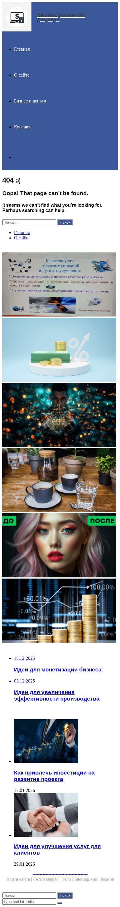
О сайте (21, 75)
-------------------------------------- (60, 873)
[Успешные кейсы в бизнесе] (60, 415)
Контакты (23, 126)
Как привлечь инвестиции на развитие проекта (54, 776)
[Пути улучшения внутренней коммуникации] (60, 285)
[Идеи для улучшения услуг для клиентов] (66, 815)
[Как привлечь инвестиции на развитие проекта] (66, 741)
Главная (22, 49)
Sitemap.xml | (87, 879)
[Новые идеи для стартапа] (60, 480)
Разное (107, 879)
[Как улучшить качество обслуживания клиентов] (60, 546)
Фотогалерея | (47, 879)
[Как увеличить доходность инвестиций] (60, 350)
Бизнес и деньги (30, 100)
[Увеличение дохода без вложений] (60, 611)
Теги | (68, 879)
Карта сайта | (19, 879)
